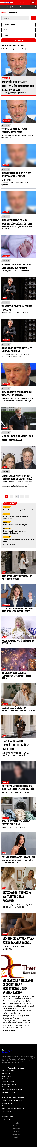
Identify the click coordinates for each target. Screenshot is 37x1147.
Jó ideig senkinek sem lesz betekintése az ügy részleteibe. (17, 136)
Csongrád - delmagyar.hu (10, 1081)
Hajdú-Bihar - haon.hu (9, 1092)
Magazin (16, 1129)
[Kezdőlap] (6, 2)
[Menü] (33, 2)
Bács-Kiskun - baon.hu (9, 1071)
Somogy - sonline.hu (8, 1106)
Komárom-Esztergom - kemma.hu (12, 1100)
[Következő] (32, 496)
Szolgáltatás (17, 1134)
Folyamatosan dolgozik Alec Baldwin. (15, 312)
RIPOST (3, 12)
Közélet (17, 1123)
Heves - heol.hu (6, 1095)
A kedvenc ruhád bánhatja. (15, 827)
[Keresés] (28, 2)
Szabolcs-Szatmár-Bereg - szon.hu (13, 1108)
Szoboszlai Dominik (19, 7)
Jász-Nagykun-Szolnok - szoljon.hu (13, 1098)
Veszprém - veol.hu (8, 1116)
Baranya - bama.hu (8, 1073)
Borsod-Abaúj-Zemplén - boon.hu (12, 1079)
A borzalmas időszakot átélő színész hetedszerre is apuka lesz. (15, 355)
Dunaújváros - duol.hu (9, 1084)
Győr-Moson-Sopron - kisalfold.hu (12, 1089)
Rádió (16, 1137)
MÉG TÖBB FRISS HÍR (9, 545)
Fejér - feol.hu (6, 1087)
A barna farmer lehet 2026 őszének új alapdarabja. (15, 754)
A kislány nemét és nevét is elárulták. (15, 271)
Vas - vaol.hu (6, 1114)
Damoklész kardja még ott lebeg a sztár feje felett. (16, 228)
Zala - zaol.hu (6, 1119)
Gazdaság (17, 1126)
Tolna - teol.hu (6, 1111)
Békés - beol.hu (6, 1076)
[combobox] (16, 24)
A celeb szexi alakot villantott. (16, 792)
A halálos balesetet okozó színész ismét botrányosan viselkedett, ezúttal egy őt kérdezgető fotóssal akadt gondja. (16, 484)
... (21, 496)
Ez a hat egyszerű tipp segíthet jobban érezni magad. (17, 905)
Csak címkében (18, 40)
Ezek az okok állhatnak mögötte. (13, 947)
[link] (6, 120)
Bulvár (16, 1131)
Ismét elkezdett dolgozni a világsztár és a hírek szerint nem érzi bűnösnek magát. (17, 399)
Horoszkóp (5, 7)
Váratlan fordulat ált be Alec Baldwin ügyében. (15, 183)
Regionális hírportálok (16, 1068)
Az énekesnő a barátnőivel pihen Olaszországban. (17, 861)
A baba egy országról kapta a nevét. (14, 93)
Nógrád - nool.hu (7, 1103)
